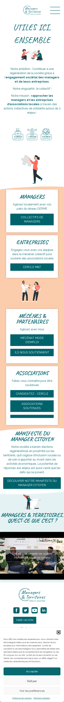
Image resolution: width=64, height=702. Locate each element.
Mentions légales (41, 698)
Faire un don (24, 620)
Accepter (32, 671)
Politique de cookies (22, 698)
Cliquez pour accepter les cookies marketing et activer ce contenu (32, 555)
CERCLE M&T (32, 267)
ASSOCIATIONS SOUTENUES (32, 406)
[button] (58, 632)
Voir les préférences (32, 690)
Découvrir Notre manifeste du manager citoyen (32, 483)
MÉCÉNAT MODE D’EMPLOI (32, 340)
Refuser (32, 681)
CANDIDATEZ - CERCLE (32, 393)
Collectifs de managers (32, 219)
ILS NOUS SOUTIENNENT (32, 352)
